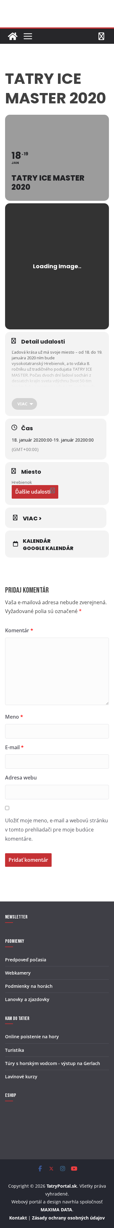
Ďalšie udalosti (32, 491)
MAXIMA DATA (56, 1210)
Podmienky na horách (29, 986)
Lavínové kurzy (21, 1077)
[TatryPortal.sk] (12, 36)
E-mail (14, 747)
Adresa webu (21, 777)
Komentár (19, 630)
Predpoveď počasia (25, 960)
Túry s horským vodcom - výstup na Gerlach (52, 1063)
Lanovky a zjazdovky (27, 999)
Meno (14, 716)
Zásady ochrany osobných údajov (68, 1218)
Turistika (14, 1050)
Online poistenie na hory (32, 1037)
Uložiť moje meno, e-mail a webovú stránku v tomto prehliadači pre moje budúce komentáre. (56, 829)
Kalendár (37, 541)
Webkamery (18, 973)
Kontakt (18, 1218)
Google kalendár (48, 548)
